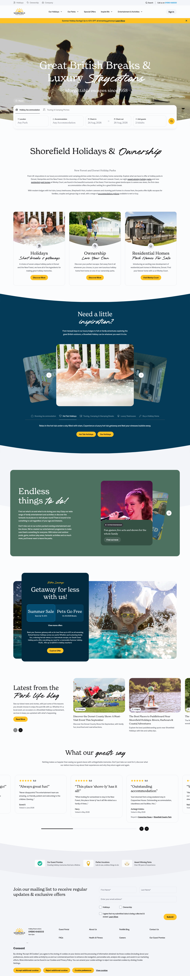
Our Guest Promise (157, 937)
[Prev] (84, 513)
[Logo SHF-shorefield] (19, 12)
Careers (122, 937)
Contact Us (154, 929)
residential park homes (40, 182)
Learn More (113, 916)
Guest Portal (64, 929)
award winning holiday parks (140, 179)
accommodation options (108, 193)
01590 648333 (171, 3)
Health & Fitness (96, 937)
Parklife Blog (124, 929)
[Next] (169, 513)
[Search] (171, 121)
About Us (93, 929)
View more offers (55, 625)
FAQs (61, 937)
